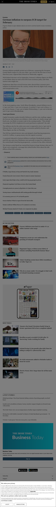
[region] (28, 494)
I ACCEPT (7, 504)
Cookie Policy (33, 491)
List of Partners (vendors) (6, 500)
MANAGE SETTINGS (20, 504)
